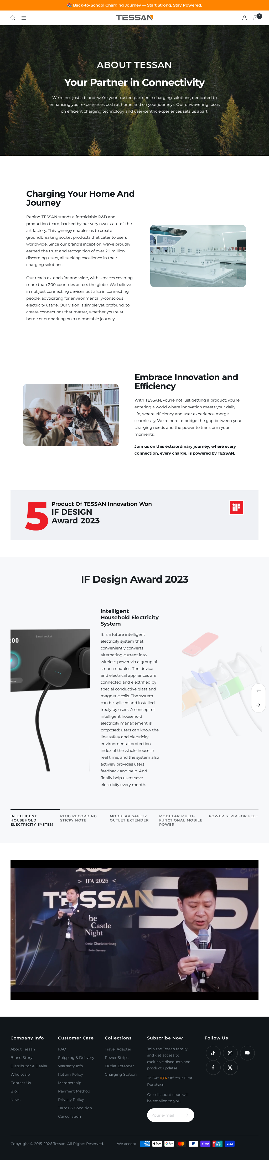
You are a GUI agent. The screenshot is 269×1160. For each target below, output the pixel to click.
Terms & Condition (75, 1108)
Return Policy (70, 1074)
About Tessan (23, 1049)
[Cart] (255, 17)
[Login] (244, 17)
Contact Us (21, 1082)
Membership (69, 1082)
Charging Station (121, 1074)
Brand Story (22, 1057)
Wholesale (20, 1074)
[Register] (186, 1115)
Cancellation (69, 1116)
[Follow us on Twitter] (230, 1067)
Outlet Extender (119, 1066)
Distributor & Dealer (29, 1066)
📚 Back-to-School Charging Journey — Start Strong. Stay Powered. (134, 5)
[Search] (13, 17)
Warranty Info (70, 1066)
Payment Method (74, 1091)
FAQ (62, 1049)
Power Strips (116, 1057)
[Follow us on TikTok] (213, 1053)
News (15, 1099)
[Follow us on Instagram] (230, 1053)
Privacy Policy (71, 1099)
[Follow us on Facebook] (213, 1067)
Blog (15, 1091)
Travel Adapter (118, 1049)
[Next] (258, 705)
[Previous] (258, 690)
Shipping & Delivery (76, 1057)
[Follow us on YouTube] (247, 1053)
